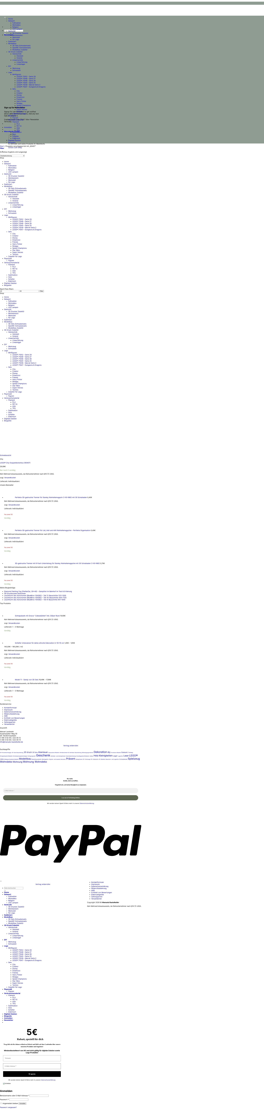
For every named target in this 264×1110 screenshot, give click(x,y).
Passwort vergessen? (8, 1107)
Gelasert (11, 21)
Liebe (2, 759)
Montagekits (45, 759)
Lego (10, 72)
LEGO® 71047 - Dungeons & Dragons (30, 87)
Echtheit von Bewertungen (14, 718)
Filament (15, 122)
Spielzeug (134, 758)
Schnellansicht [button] (5, 455)
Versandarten (9, 724)
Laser (126, 755)
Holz (10, 277)
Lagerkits (120, 756)
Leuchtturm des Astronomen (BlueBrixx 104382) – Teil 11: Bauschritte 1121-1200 (35, 595)
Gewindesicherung (71, 756)
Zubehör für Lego (19, 114)
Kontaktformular (10, 708)
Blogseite (11, 142)
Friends (19, 99)
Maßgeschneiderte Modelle (11, 759)
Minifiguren (16, 74)
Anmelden (22, 1103)
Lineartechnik (17, 60)
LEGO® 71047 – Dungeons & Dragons (26, 230)
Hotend (19, 58)
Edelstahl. (124, 752)
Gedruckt (11, 31)
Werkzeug (16, 68)
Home (10, 19)
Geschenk (43, 755)
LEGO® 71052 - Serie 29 (26, 76)
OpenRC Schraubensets (21, 48)
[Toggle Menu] (5, 17)
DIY (9, 66)
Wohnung (17, 762)
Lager (115, 756)
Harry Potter (21, 101)
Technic (19, 112)
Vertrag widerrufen (70, 746)
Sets (14, 89)
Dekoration (100, 752)
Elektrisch (16, 138)
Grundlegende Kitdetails (82, 756)
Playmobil (12, 116)
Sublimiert (12, 41)
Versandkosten (10, 478)
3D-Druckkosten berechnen (15, 593)
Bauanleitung (78, 752)
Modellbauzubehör (36, 759)
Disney (19, 95)
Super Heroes (21, 109)
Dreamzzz (20, 97)
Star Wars (20, 107)
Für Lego (15, 39)
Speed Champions (23, 105)
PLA (18, 124)
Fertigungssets (32, 756)
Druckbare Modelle (116, 752)
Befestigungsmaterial (87, 752)
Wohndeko (16, 25)
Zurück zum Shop (15, 147)
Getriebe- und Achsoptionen (58, 756)
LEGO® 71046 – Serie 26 (22, 223)
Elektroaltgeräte (10, 720)
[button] (8, 35)
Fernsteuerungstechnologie (20, 756)
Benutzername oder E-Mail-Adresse (14, 1096)
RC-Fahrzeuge (86, 759)
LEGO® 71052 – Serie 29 (22, 219)
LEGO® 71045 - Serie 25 (26, 83)
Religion (15, 27)
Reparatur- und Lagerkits (112, 759)
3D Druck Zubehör (15, 52)
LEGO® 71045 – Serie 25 (22, 225)
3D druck (28, 752)
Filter (41, 291)
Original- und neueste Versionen (57, 759)
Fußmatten (16, 23)
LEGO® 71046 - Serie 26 (26, 81)
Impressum (8, 710)
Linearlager (20, 64)
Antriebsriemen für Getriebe (67, 752)
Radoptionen (79, 759)
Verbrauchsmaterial (15, 120)
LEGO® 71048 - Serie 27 (25, 79)
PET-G (18, 126)
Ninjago (19, 103)
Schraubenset (123, 759)
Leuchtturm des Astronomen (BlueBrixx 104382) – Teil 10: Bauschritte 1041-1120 (35, 598)
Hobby (91, 756)
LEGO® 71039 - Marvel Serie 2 (28, 85)
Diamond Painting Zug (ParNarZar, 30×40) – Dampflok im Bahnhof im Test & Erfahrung (38, 591)
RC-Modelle (102, 759)
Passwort (4, 1099)
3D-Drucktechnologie (5, 752)
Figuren (15, 118)
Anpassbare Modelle (53, 752)
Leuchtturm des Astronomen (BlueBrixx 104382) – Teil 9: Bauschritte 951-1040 (34, 600)
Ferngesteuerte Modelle (6, 756)
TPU (18, 130)
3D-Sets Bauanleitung (17, 752)
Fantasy (130, 752)
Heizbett (19, 56)
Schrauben (16, 70)
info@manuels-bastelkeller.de (11, 742)
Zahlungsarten (9, 722)
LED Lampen (17, 29)
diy (109, 752)
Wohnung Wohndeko (35, 761)
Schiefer (11, 279)
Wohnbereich (17, 35)
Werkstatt (16, 37)
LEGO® (133, 755)
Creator (19, 93)
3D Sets (35, 752)
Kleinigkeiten (106, 755)
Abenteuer (43, 752)
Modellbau (12, 43)
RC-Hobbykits (94, 759)
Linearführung (21, 62)
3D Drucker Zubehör (20, 33)
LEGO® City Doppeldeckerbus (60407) (15, 463)
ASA (18, 128)
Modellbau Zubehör (20, 50)
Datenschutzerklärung (12, 712)
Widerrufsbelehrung (11, 714)
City (18, 91)
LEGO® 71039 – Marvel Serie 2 (24, 227)
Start (2, 146)
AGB (5, 716)
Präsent (70, 758)
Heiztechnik (17, 54)
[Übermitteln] (5, 33)
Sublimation (17, 132)
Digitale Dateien (10, 283)
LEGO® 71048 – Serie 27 (21, 221)
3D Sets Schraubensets (21, 46)
